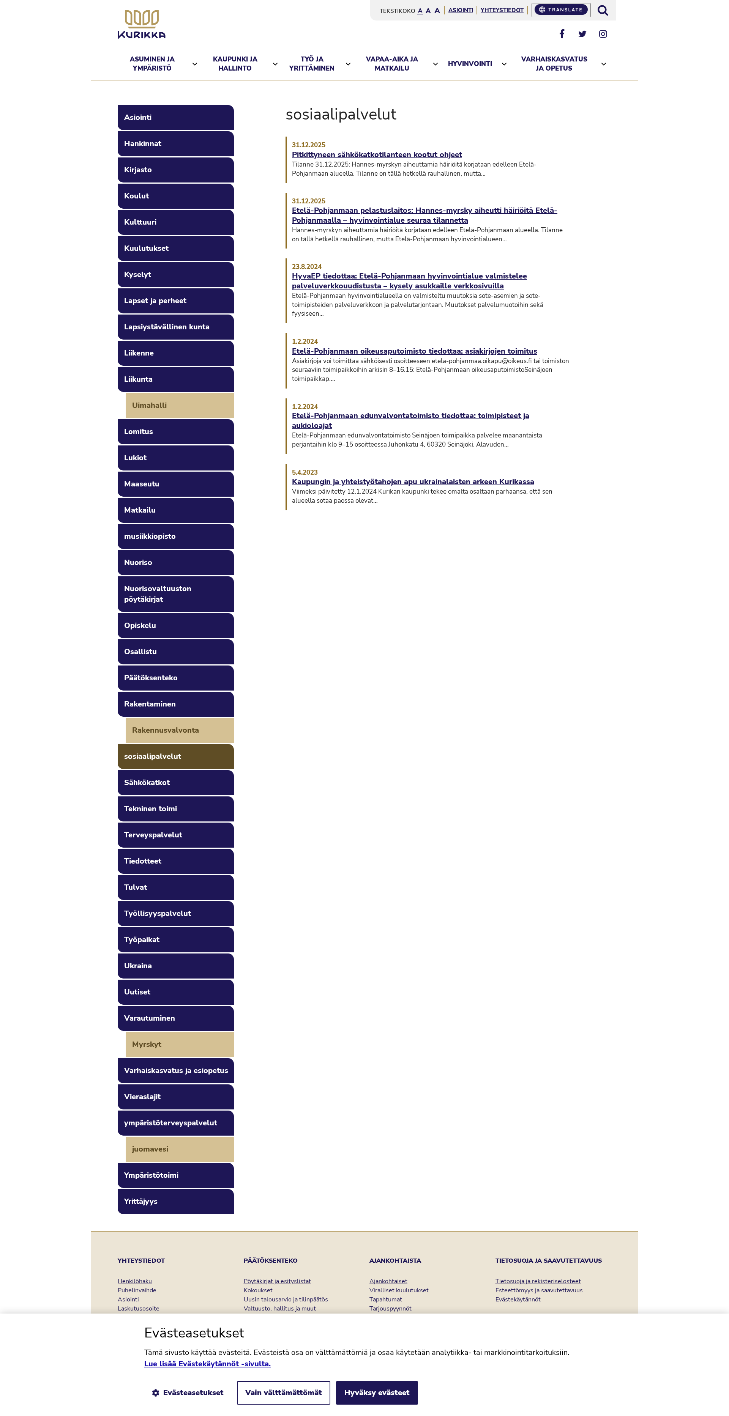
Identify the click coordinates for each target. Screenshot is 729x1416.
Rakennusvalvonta (165, 730)
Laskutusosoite (138, 1308)
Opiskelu (140, 625)
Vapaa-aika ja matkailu (392, 64)
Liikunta (138, 379)
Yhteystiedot (502, 10)
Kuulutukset (146, 248)
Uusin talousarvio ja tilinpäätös (286, 1299)
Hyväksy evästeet (377, 1393)
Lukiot (135, 458)
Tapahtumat (385, 1299)
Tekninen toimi (150, 809)
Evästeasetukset (193, 1393)
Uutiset (137, 992)
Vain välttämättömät (283, 1393)
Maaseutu (141, 484)
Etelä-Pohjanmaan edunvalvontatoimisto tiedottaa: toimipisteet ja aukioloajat (410, 421)
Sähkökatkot (147, 782)
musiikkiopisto (150, 536)
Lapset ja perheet (155, 301)
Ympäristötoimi (151, 1175)
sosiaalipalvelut (152, 756)
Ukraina (138, 966)
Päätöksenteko (151, 678)
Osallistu (140, 652)
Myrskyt (146, 1044)
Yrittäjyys (141, 1201)
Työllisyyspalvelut (157, 913)
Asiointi (460, 10)
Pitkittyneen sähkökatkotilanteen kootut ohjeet (377, 155)
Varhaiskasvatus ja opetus (554, 64)
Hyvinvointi (470, 64)
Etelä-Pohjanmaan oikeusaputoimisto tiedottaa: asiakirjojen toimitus (414, 351)
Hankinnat (142, 143)
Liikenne (139, 353)
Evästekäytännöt (518, 1299)
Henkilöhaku (135, 1281)
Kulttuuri (140, 222)
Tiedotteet (142, 861)
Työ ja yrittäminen (312, 64)
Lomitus (138, 431)
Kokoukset (258, 1290)
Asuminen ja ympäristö (152, 64)
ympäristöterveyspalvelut (170, 1123)
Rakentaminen (150, 704)
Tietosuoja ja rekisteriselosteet (538, 1281)
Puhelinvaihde (137, 1290)
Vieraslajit (142, 1097)
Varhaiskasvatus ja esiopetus (176, 1070)
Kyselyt (137, 274)
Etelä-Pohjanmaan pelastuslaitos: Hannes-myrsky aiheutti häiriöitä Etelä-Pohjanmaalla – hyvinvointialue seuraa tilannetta (424, 215)
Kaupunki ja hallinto (235, 64)
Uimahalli (149, 405)
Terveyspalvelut (153, 835)
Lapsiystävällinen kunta (167, 327)
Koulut (136, 196)
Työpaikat (141, 940)
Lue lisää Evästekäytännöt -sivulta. (207, 1364)
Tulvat (135, 887)
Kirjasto (138, 170)
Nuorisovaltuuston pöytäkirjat (157, 594)
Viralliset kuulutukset (399, 1290)
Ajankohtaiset (388, 1281)
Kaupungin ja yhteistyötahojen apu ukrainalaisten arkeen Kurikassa (413, 482)
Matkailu (140, 510)
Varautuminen (149, 1018)
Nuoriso (138, 562)
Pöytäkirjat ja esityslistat (277, 1281)
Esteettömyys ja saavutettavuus (539, 1290)
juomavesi (150, 1149)
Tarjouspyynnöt (390, 1308)
